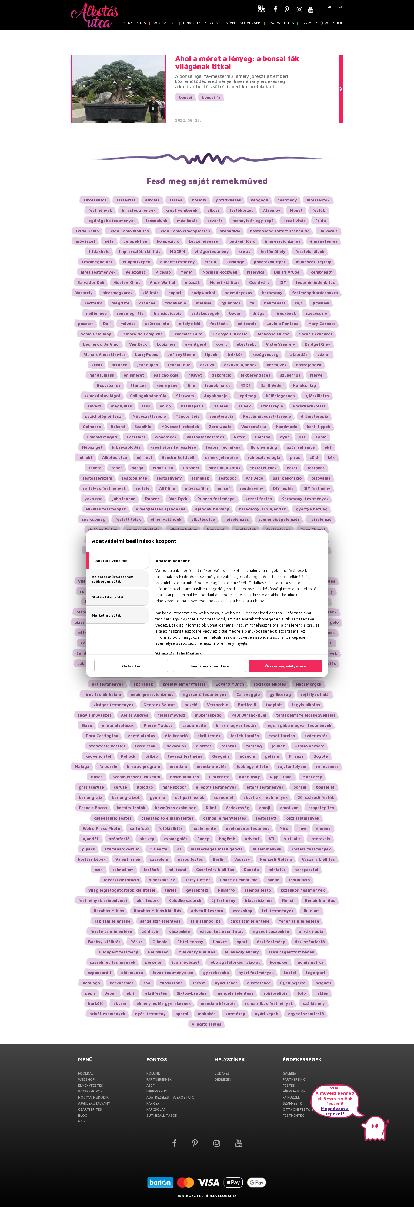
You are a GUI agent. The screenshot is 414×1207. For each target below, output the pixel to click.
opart (221, 344)
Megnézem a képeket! (335, 1111)
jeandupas (147, 364)
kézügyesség (265, 354)
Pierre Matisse (158, 725)
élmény (323, 828)
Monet (296, 210)
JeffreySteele (181, 354)
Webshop (86, 1079)
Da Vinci (191, 467)
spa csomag (93, 519)
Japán (111, 993)
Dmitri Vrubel (287, 272)
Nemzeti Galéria (276, 859)
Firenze (296, 756)
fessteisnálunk (310, 251)
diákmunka (132, 972)
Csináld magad (102, 436)
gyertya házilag (312, 509)
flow (302, 828)
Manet (186, 272)
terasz (198, 982)
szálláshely (314, 1003)
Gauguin (220, 756)
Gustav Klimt (127, 282)
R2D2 (245, 385)
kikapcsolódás (126, 447)
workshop (242, 910)
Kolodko (145, 787)
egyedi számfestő (306, 1013)
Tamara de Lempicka (142, 333)
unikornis (328, 230)
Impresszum (157, 1091)
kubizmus (166, 344)
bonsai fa (211, 97)
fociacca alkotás (270, 684)
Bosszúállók (109, 385)
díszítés (204, 745)
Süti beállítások (161, 1115)
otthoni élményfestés (224, 818)
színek (244, 406)
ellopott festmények (216, 787)
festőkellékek (263, 467)
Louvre (220, 941)
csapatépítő (194, 725)
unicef (224, 488)
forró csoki (146, 745)
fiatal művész (171, 715)
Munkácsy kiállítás (196, 951)
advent (252, 838)
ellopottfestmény (177, 261)
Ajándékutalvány (243, 22)
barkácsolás (122, 982)
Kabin (320, 436)
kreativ (199, 200)
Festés (289, 1085)
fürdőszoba (171, 982)
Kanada (251, 869)
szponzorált (99, 972)
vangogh (259, 200)
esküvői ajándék (240, 364)
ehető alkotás (141, 735)
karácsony (272, 292)
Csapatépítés (281, 22)
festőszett (266, 818)
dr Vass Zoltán (102, 529)
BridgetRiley (317, 344)
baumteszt (274, 303)
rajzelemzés (237, 519)
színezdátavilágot (102, 395)
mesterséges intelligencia (217, 848)
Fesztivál (136, 436)
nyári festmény (150, 1013)
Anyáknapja (216, 395)
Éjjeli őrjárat (293, 982)
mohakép (207, 1013)
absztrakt (246, 344)
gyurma (157, 797)
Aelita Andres (134, 715)
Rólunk (153, 1073)
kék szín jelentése (112, 921)
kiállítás (150, 292)
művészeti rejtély (313, 261)
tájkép (151, 756)
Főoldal (85, 1073)
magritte (120, 303)
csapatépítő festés (113, 818)
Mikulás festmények (106, 509)
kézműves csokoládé (175, 807)
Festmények (293, 1115)
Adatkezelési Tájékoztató (170, 1097)
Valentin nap (127, 859)
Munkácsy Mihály (242, 951)
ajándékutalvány (212, 509)
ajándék (91, 838)
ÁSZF (150, 1085)
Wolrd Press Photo (101, 828)
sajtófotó (139, 828)
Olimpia (160, 941)
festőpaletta (134, 478)
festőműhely (272, 251)
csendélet (224, 797)
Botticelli (247, 704)
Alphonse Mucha (273, 333)
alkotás (152, 200)
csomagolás (176, 838)
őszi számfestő (310, 941)
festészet (125, 200)
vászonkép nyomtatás (221, 931)
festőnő (151, 869)
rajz (299, 303)
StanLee (138, 385)
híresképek (285, 313)
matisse (204, 303)
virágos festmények (113, 704)
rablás (322, 993)
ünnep (203, 838)
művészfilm (196, 488)
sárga (137, 467)
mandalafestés (212, 766)
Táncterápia (188, 416)
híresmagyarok (117, 292)
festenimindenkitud (316, 282)
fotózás (228, 745)
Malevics (255, 272)
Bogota (320, 756)
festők (318, 210)
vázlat (323, 354)
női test (144, 457)
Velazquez (135, 272)
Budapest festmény (118, 951)
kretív (245, 251)
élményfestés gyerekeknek (163, 1003)
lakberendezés (255, 375)
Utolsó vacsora (310, 745)
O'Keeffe (158, 848)
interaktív (320, 838)
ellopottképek (136, 261)
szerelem (159, 859)
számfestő (119, 838)
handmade (286, 426)
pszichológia (166, 375)
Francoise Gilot (187, 333)
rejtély (142, 488)
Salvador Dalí (91, 282)
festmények (100, 210)
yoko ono (93, 498)
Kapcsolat (156, 1109)
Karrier (153, 1103)
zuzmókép (235, 1013)
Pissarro (226, 890)
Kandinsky (249, 776)
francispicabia (167, 313)
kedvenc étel (98, 756)
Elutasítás (131, 666)
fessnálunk (156, 220)
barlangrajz (90, 797)
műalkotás (187, 220)
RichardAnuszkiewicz (104, 354)
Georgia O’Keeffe (230, 333)
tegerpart (316, 972)
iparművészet (185, 962)
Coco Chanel (312, 529)
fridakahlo (175, 303)
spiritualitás (275, 993)
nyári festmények (256, 972)
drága (258, 313)
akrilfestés (156, 993)
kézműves (276, 364)
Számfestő (292, 1103)
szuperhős (290, 375)
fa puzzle (108, 766)
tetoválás (320, 478)
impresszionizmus (282, 241)
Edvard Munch (229, 684)
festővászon (278, 529)
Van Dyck (178, 498)
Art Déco (254, 478)
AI (179, 848)
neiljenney (96, 313)
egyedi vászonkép (271, 931)
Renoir (288, 900)
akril (130, 993)
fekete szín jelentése (111, 931)
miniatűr (277, 869)
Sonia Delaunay (96, 333)
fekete (95, 467)
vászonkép (179, 931)
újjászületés (317, 395)
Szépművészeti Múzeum (136, 776)
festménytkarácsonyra (315, 292)
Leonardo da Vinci (101, 344)
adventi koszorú (207, 910)
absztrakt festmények (265, 797)
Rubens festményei (216, 498)
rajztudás (298, 354)
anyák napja (311, 931)
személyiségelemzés (279, 519)
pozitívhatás (228, 200)
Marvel (317, 375)
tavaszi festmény (185, 756)
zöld (314, 457)
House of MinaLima (239, 879)
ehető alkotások (118, 725)
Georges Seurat (159, 704)
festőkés (316, 467)
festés (175, 200)
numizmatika (310, 962)
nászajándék (309, 364)
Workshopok (90, 1091)
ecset (292, 467)
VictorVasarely (280, 344)
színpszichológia (264, 457)
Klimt (211, 807)
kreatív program (143, 766)
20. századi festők (316, 797)
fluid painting (263, 447)
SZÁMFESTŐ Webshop (322, 22)
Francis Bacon (93, 807)
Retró (239, 436)
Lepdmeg (246, 395)
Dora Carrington (102, 735)
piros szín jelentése (249, 921)
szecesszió (316, 313)
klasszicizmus (258, 900)
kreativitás (294, 220)
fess (146, 406)
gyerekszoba (216, 972)
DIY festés (283, 488)
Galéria (289, 1073)
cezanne (147, 303)
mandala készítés (218, 1003)
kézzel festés (258, 498)
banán (273, 879)
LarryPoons (146, 354)
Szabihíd (143, 426)
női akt (85, 457)
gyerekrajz (197, 890)
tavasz (94, 406)
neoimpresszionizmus (152, 694)
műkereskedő (208, 715)
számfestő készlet (107, 745)
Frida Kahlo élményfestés (184, 230)
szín (99, 869)
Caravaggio (248, 694)
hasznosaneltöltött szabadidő (280, 230)
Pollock (128, 756)
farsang (254, 745)
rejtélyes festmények (104, 488)
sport (242, 941)
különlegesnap (280, 395)
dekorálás (176, 745)
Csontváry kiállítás (215, 869)
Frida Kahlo (87, 230)
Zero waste (220, 426)
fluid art (311, 910)
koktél (290, 972)
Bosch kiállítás (184, 776)
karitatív (93, 303)
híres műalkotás (224, 467)
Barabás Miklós (109, 910)
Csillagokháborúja (148, 395)
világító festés (206, 1024)
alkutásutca (203, 519)
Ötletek (221, 406)
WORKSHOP (164, 22)
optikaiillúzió (242, 241)
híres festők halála (102, 694)
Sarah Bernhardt (315, 333)
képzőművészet (204, 241)
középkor (279, 962)
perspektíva (135, 241)
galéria (272, 756)
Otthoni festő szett (302, 1109)
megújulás (121, 406)
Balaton (262, 436)
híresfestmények (139, 210)
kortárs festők (131, 807)
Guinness (92, 426)
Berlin (219, 859)
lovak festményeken (173, 972)
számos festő (257, 890)
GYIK (82, 1121)
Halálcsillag (304, 385)
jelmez (278, 745)
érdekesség (237, 807)
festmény (287, 200)
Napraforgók (309, 684)
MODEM (177, 251)
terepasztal (306, 869)
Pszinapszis (192, 406)
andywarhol (203, 292)
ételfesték (245, 529)
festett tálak (128, 519)
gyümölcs (230, 303)
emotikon (289, 807)
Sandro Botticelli (178, 457)
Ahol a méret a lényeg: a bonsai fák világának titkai (237, 63)
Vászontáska (253, 426)
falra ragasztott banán (291, 951)
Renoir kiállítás (320, 900)
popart (175, 292)
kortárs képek (92, 859)
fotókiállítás (170, 828)
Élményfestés (132, 22)
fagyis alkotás (306, 704)
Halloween (158, 951)
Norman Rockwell (219, 272)
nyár (284, 436)
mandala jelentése (235, 993)
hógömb (227, 838)
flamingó (91, 982)
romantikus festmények (269, 1003)
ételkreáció (176, 735)
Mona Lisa (163, 467)
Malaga (82, 766)
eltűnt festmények (265, 787)
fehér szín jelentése (299, 921)
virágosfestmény (212, 251)
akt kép (146, 838)
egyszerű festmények (205, 694)
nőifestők (247, 323)
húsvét (195, 375)
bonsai (185, 97)
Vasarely (84, 292)
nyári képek (266, 1013)
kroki (97, 364)
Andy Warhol (162, 282)
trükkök (235, 354)
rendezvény (251, 488)
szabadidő (230, 230)
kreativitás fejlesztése (173, 447)
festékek (200, 478)
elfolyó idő (189, 323)
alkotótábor (258, 982)
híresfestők (318, 200)
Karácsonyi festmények (305, 498)
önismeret (134, 375)
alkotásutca (95, 200)
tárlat (170, 890)
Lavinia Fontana (282, 323)
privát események (107, 1013)
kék (331, 457)
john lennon (123, 498)
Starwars (185, 395)
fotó (301, 993)
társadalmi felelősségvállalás (306, 715)
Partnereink (294, 1079)
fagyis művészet (94, 715)
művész (127, 323)
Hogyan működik (93, 1097)
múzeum (247, 756)
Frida (320, 220)
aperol (181, 1013)
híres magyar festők (236, 725)
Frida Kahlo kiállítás (129, 230)
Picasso (163, 272)
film (191, 385)
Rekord (118, 426)
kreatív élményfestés (184, 684)
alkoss (213, 210)
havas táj (216, 529)
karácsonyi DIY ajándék (262, 509)
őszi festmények (302, 818)
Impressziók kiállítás (139, 251)
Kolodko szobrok (185, 900)
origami (323, 982)
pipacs (88, 848)
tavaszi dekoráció (121, 879)
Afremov (271, 210)
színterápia (272, 406)
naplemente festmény (248, 828)
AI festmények (267, 848)
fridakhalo (98, 251)
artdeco (119, 364)
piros (295, 457)
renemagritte (130, 313)
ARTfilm (167, 488)
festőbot (227, 478)
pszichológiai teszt (104, 416)
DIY (282, 282)
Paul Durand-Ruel (248, 715)
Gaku (87, 725)
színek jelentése (221, 457)
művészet (85, 241)
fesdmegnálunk (97, 261)
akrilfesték (148, 900)
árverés (215, 220)
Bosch (97, 776)
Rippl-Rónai (281, 776)
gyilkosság (280, 694)
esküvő (207, 364)
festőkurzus (241, 210)
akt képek (143, 684)
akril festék (209, 735)
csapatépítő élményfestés (167, 818)
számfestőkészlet (122, 848)
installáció (299, 879)
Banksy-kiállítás (104, 941)
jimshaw (320, 303)
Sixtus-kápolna (192, 993)
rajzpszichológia (143, 529)
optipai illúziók (189, 797)
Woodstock (166, 436)
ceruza (120, 787)
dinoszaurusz (162, 879)
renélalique (179, 364)
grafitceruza (91, 787)
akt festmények (108, 684)
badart (236, 313)
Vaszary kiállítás (318, 859)
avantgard (195, 344)
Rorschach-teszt (309, 406)
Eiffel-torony (190, 941)
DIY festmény (316, 488)
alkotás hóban (183, 529)
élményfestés (323, 241)
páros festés (190, 859)
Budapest (223, 1073)
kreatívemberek (181, 210)
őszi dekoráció (287, 478)
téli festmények (278, 910)
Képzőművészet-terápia (267, 416)
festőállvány (169, 478)
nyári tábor (226, 982)
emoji (264, 807)
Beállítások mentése (209, 666)
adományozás (238, 292)
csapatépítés (321, 807)
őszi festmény (271, 941)
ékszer (120, 1003)
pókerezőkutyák (270, 261)
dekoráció (221, 375)
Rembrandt (321, 272)
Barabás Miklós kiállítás (157, 910)
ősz (302, 436)
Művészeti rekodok (180, 426)
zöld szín (150, 931)
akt (328, 447)
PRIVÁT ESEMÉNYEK (200, 22)
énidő (165, 406)
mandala (178, 766)
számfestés (316, 735)
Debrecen (223, 1079)
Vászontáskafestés (205, 436)
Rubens (152, 498)
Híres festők (294, 1091)
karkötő (96, 1003)
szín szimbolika (205, 921)
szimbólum (123, 869)
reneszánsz (327, 766)
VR (271, 838)
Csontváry (259, 282)
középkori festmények (303, 890)
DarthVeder (271, 385)
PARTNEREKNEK (159, 1079)
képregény (167, 385)
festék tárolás (244, 735)
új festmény (223, 900)
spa (146, 982)
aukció (191, 704)
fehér (116, 467)
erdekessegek (205, 313)
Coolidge (235, 261)
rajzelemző (320, 519)
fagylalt (274, 704)
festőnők (219, 323)
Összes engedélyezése (285, 666)
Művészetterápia (149, 416)
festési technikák (223, 447)
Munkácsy (312, 776)
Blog (82, 1115)
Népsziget (92, 447)
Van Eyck (138, 344)
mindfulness (101, 375)
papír (90, 993)
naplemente (204, 828)
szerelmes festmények (112, 962)
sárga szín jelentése (160, 921)
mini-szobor (174, 787)
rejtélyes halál (315, 694)
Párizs (136, 941)
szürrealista (157, 323)
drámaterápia (314, 416)
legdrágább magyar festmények (299, 725)
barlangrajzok (126, 797)
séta (109, 241)
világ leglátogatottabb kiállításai (121, 890)
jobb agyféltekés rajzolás (234, 962)
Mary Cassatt (321, 323)
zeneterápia (221, 416)
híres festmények (98, 272)
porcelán (153, 962)
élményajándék (166, 519)
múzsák (192, 282)
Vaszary (242, 859)
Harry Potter (197, 879)
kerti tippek (318, 426)
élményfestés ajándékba (160, 509)
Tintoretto (219, 776)
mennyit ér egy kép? (253, 220)
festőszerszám (97, 478)
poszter (85, 323)
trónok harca (218, 385)
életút (211, 261)
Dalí (107, 323)
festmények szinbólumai (102, 900)
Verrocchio (217, 704)
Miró (283, 828)
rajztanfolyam (292, 766)
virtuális (292, 838)
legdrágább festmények (111, 220)
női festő (177, 869)
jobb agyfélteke (252, 766)
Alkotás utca (114, 457)
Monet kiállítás (224, 282)
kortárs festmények (311, 848)
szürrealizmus (301, 447)
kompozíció (168, 241)
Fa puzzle (291, 1097)
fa (252, 303)
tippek (211, 354)
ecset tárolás (282, 735)
